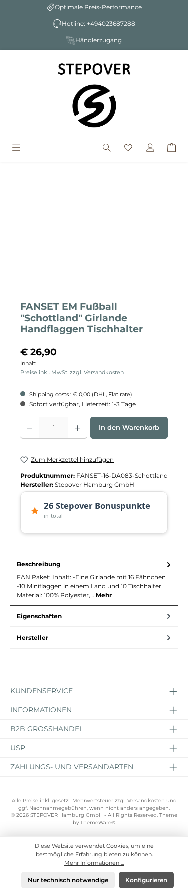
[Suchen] (107, 148)
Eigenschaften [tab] (39, 616)
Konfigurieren (146, 880)
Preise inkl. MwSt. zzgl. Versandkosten (72, 372)
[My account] (150, 148)
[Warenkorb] (172, 148)
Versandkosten (146, 800)
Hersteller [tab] (32, 637)
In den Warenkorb (129, 427)
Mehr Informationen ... (94, 862)
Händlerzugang (98, 40)
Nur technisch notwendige (68, 880)
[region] (94, 238)
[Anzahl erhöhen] (77, 428)
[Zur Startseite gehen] (94, 95)
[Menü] (16, 148)
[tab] (94, 580)
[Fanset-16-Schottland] (94, 238)
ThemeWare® (97, 822)
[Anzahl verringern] (29, 428)
